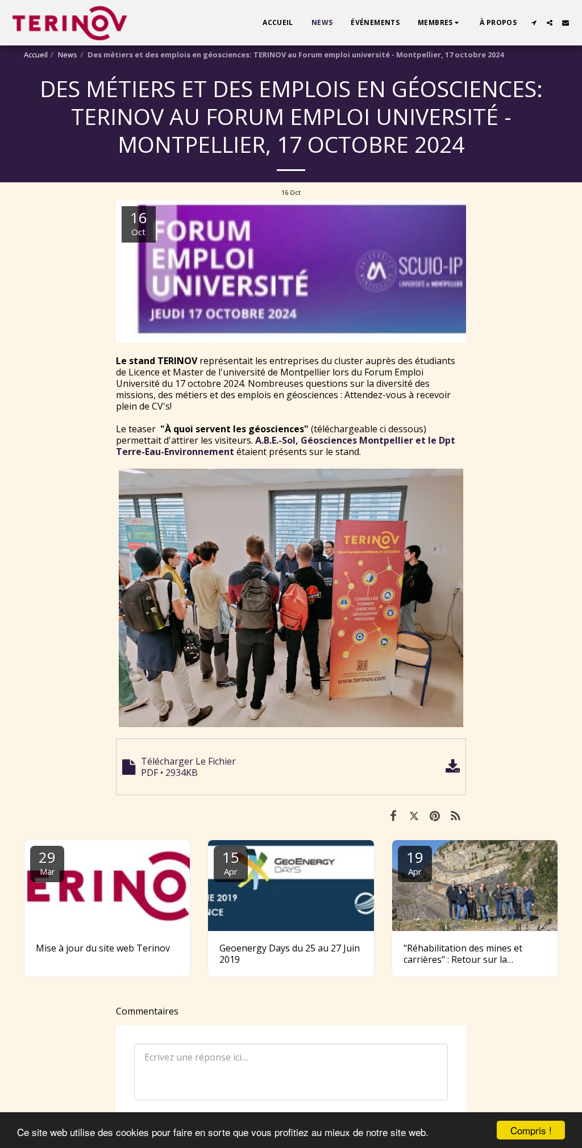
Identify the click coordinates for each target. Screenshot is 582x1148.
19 (414, 862)
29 (47, 862)
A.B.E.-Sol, (276, 440)
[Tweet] (414, 815)
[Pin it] (435, 815)
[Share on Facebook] (393, 815)
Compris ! (531, 1130)
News (67, 54)
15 (230, 862)
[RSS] (456, 815)
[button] (439, 23)
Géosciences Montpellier (357, 440)
